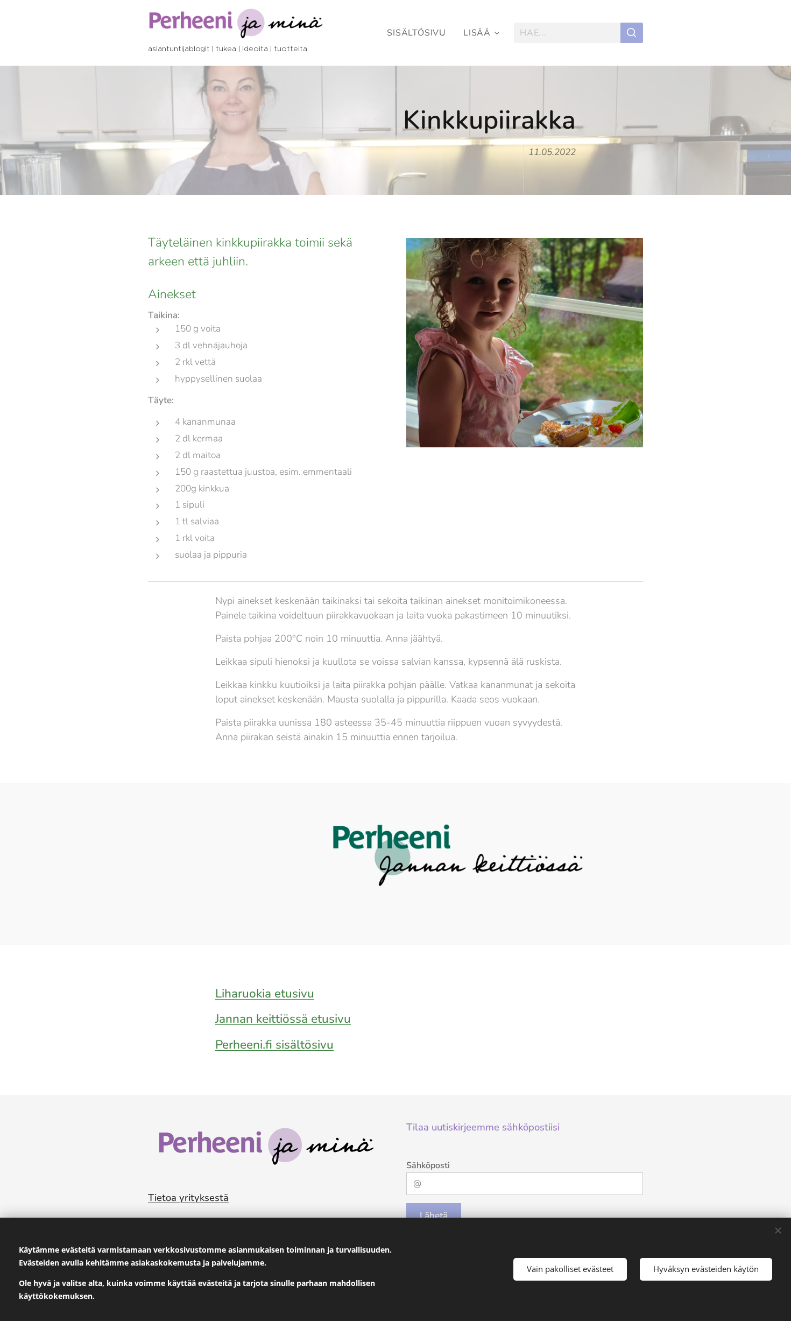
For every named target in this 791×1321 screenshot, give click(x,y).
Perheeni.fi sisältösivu (274, 1044)
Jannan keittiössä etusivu (283, 1018)
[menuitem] (419, 32)
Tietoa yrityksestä (188, 1197)
